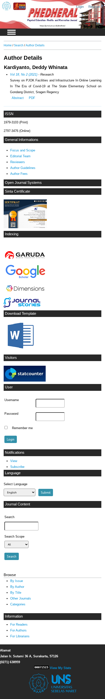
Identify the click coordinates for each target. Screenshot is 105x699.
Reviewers (17, 162)
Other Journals (20, 598)
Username (11, 400)
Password (11, 413)
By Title (15, 592)
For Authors (18, 630)
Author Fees (19, 174)
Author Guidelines (22, 168)
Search (18, 45)
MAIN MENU (11, 32)
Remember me (22, 428)
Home (8, 45)
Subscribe (17, 467)
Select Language (15, 484)
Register (94, 7)
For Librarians (20, 636)
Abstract (18, 98)
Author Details (35, 45)
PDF (32, 98)
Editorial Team (20, 156)
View (13, 461)
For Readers (19, 624)
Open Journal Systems (23, 183)
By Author (17, 587)
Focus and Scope (22, 150)
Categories (17, 604)
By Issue (16, 581)
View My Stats (60, 668)
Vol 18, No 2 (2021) (23, 74)
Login (80, 7)
